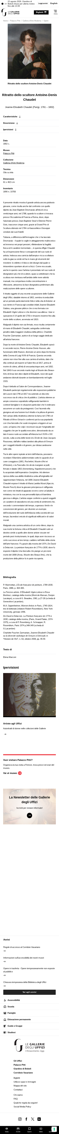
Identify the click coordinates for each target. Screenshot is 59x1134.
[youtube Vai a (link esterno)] (39, 1119)
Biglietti (17, 1078)
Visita (7, 1131)
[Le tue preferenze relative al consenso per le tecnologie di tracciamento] (54, 1129)
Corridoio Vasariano (23, 1072)
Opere (29, 1131)
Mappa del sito (20, 1085)
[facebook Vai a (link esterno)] (26, 1119)
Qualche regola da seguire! (26, 1103)
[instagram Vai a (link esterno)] (20, 1119)
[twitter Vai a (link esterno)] (33, 1119)
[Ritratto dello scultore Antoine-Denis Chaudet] (10, 12)
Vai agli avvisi (29, 992)
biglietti (39, 12)
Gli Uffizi (18, 1061)
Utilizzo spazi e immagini (25, 1082)
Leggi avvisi (43, 3)
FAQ (16, 1099)
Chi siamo (18, 1095)
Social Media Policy (22, 1106)
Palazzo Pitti (8, 153)
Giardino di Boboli (22, 1068)
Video (41, 1131)
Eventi (18, 1131)
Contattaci (18, 1089)
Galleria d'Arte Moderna (13, 163)
